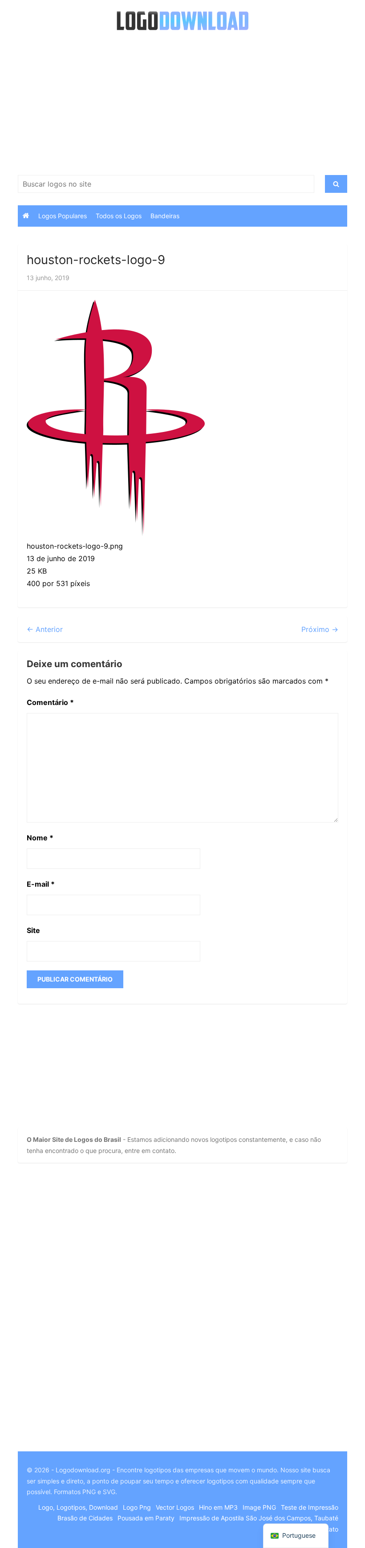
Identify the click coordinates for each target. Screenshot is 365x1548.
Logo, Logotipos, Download (78, 1507)
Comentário (50, 702)
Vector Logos (175, 1507)
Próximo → (319, 629)
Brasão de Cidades (85, 1518)
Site (33, 930)
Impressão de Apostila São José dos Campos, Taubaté (258, 1518)
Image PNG (259, 1507)
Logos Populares (62, 216)
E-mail (41, 884)
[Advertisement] (182, 103)
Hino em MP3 (218, 1507)
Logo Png (137, 1507)
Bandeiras (164, 216)
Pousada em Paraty (146, 1518)
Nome (40, 837)
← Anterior (45, 629)
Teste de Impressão (309, 1507)
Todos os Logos (119, 216)
